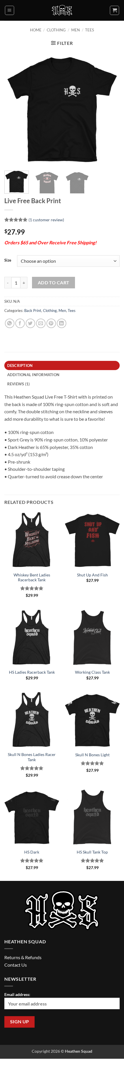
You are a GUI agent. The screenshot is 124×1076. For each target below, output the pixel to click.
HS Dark (31, 852)
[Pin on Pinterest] (51, 323)
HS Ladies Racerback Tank (32, 672)
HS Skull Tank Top (92, 852)
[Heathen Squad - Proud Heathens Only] (62, 10)
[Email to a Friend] (41, 323)
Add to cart (53, 282)
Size (7, 260)
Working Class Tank (92, 672)
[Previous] (14, 108)
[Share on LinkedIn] (61, 323)
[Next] (110, 108)
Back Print (32, 310)
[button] (9, 10)
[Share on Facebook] (20, 323)
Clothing (56, 30)
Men (75, 30)
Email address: (17, 994)
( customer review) (46, 219)
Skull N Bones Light (92, 755)
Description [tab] (20, 365)
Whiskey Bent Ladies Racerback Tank (32, 577)
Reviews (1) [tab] (18, 384)
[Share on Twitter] (30, 323)
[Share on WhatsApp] (9, 323)
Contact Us (15, 965)
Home (36, 30)
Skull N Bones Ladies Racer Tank (32, 757)
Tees (89, 30)
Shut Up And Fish (92, 575)
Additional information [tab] (33, 374)
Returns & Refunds (23, 957)
